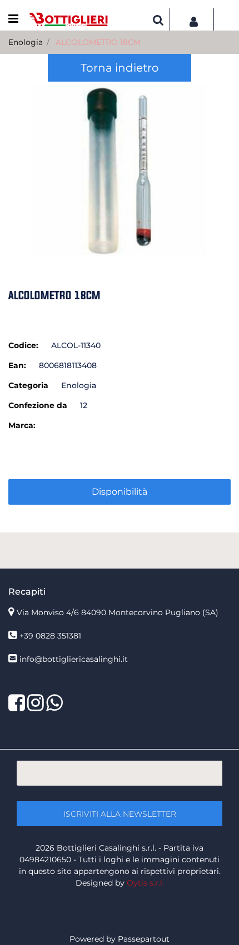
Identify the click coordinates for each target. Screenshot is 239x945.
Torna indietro (120, 67)
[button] (119, 170)
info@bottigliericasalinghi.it (73, 659)
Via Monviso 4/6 (117, 612)
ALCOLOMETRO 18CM (98, 42)
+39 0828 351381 (50, 636)
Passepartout (144, 939)
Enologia (25, 42)
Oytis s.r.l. (145, 883)
